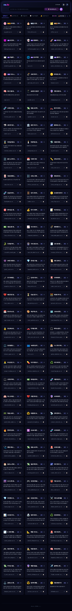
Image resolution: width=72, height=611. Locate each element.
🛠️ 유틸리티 (24, 16)
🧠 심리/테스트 (14, 16)
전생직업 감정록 (51, 9)
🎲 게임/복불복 (34, 16)
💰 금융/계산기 (45, 16)
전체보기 (5, 16)
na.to (6, 4)
